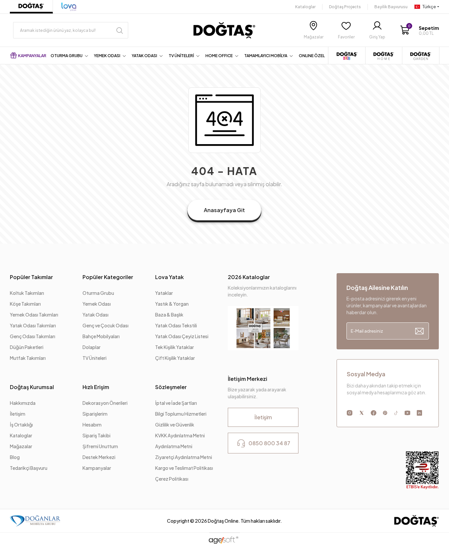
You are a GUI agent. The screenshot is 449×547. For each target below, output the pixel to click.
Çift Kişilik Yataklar (175, 358)
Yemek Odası (97, 304)
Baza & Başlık (169, 314)
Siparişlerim (95, 414)
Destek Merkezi (99, 457)
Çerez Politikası (171, 479)
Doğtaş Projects (345, 6)
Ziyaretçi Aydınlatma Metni (183, 457)
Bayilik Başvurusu (391, 6)
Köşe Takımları (25, 304)
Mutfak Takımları (28, 358)
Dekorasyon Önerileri (105, 403)
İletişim (17, 414)
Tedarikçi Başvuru (28, 468)
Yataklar (164, 293)
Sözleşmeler (171, 386)
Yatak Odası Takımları (33, 325)
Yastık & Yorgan (172, 304)
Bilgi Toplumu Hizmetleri (180, 414)
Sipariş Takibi (96, 435)
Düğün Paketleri (26, 347)
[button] (419, 30)
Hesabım (92, 424)
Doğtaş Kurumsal (32, 386)
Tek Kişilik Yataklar (174, 347)
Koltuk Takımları (27, 293)
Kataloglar (305, 6)
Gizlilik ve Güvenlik (174, 424)
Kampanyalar (97, 468)
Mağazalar (21, 446)
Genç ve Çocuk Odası (106, 325)
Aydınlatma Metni (174, 446)
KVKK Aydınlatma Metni (180, 435)
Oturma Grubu (98, 293)
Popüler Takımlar (31, 277)
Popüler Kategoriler (108, 277)
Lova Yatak (169, 277)
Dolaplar (92, 347)
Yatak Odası (95, 314)
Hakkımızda (22, 403)
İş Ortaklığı (21, 424)
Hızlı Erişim (96, 386)
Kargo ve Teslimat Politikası (184, 468)
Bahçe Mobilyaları (101, 336)
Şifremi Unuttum (100, 446)
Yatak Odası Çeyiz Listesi (181, 336)
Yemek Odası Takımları (34, 314)
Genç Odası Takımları (32, 336)
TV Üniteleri (94, 358)
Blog (15, 457)
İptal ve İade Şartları (176, 403)
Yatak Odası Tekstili (176, 325)
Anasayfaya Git (224, 210)
